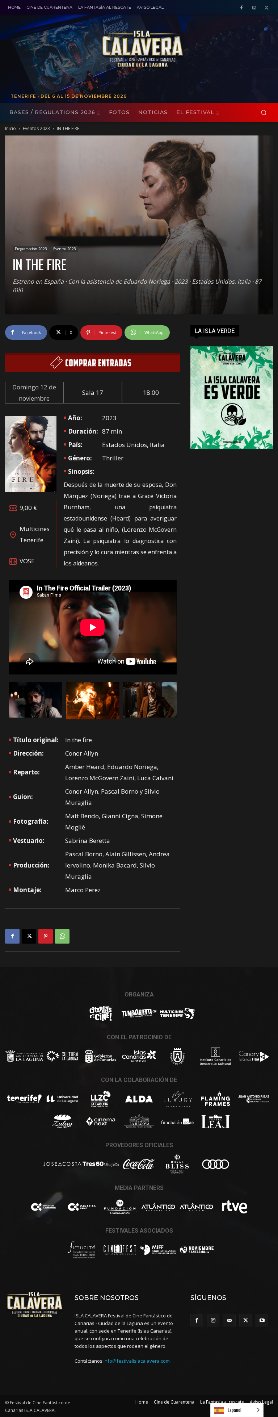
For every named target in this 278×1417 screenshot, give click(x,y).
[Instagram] (254, 7)
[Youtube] (262, 1320)
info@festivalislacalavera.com (137, 1361)
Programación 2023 (31, 248)
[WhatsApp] (62, 936)
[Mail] (229, 1320)
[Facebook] (241, 7)
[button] (263, 112)
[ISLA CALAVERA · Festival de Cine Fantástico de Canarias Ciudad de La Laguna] (184, 49)
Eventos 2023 (36, 128)
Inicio (10, 128)
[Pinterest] (45, 936)
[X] (266, 7)
